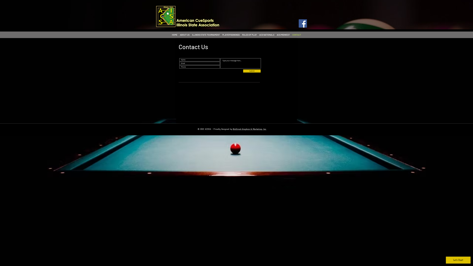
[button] (206, 35)
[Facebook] (303, 23)
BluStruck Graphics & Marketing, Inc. (249, 129)
